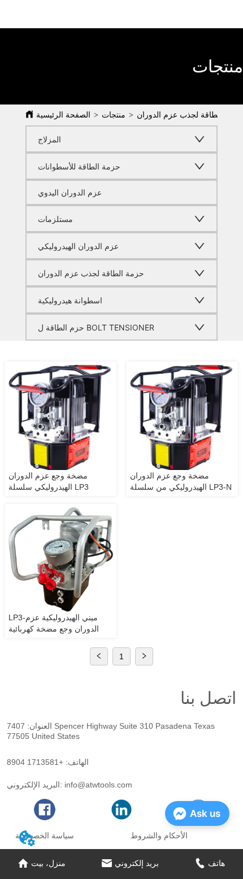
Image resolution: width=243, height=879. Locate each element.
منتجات (113, 115)
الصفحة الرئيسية (63, 115)
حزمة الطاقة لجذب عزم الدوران (190, 115)
